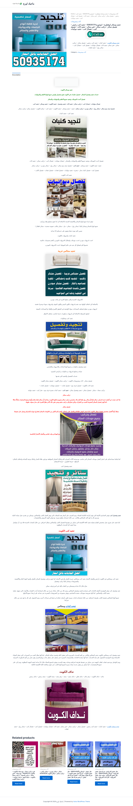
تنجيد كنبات (71, 606)
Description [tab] (16, 75)
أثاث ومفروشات (113, 14)
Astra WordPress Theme (81, 801)
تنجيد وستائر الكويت (113, 43)
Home (73, 14)
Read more (18, 783)
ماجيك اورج (28, 3)
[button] (63, 15)
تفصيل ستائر (99, 411)
